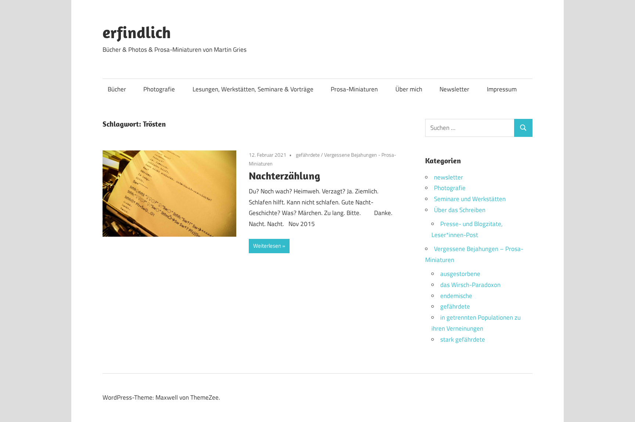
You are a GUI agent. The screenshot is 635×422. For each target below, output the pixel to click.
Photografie (159, 89)
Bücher (117, 89)
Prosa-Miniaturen (354, 89)
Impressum (502, 89)
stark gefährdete (462, 339)
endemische (456, 296)
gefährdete (308, 155)
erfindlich (137, 32)
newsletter (448, 177)
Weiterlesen (267, 245)
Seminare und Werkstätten (470, 199)
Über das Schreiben (459, 210)
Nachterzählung (284, 175)
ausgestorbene (460, 274)
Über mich (408, 89)
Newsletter (454, 89)
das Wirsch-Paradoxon (470, 285)
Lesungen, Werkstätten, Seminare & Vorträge (253, 89)
